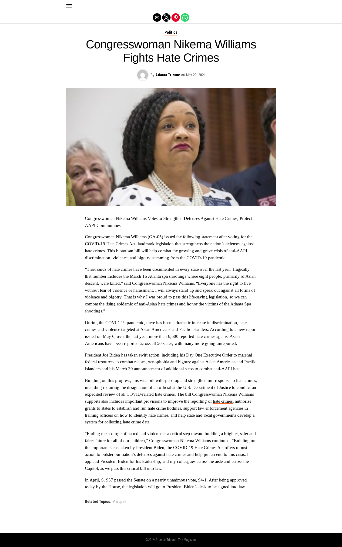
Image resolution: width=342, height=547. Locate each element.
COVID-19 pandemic (206, 257)
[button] (69, 5)
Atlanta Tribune (167, 75)
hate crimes (223, 401)
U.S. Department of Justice (207, 387)
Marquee (119, 502)
